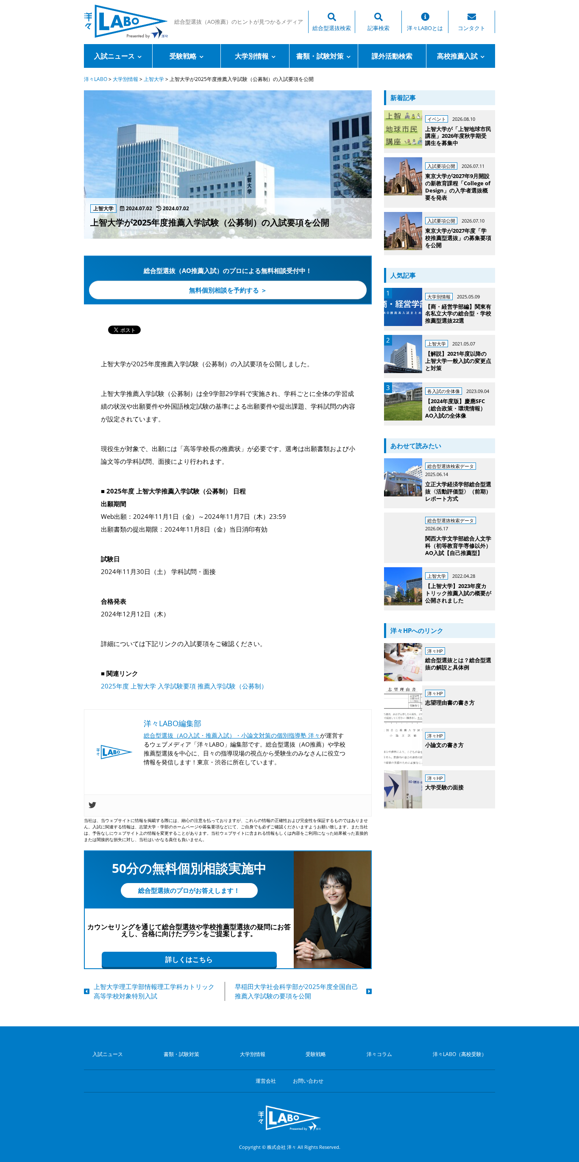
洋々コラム (379, 1054)
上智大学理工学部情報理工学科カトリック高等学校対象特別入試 (154, 991)
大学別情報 (252, 56)
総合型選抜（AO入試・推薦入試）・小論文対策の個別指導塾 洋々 (232, 735)
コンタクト (471, 28)
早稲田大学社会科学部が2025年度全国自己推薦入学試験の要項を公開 (296, 991)
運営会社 (266, 1081)
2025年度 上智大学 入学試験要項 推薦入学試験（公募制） (184, 686)
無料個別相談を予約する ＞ (228, 290)
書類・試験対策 (320, 56)
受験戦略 (183, 56)
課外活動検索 (392, 56)
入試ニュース (114, 56)
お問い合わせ (308, 1081)
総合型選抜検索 (331, 28)
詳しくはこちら (189, 959)
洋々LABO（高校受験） (460, 1054)
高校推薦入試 (457, 56)
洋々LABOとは (425, 28)
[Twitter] (92, 805)
